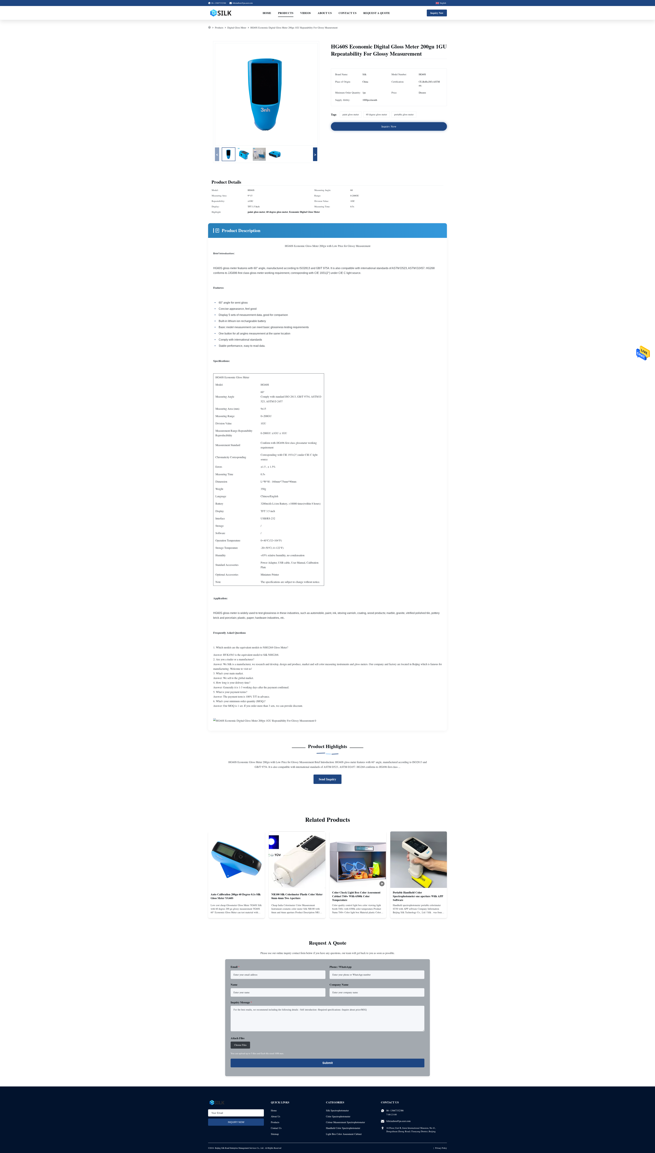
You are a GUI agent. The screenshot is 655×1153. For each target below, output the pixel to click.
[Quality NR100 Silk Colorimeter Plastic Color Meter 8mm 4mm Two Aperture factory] (297, 859)
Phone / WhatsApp (341, 967)
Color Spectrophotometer (338, 1116)
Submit (327, 1063)
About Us (325, 13)
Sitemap (275, 1134)
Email (235, 967)
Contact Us (347, 13)
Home (267, 13)
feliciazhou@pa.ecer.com (243, 3)
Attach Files (237, 1038)
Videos (305, 13)
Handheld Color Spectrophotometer (343, 1128)
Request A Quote (376, 13)
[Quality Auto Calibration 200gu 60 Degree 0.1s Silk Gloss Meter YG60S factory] (236, 859)
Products (285, 13)
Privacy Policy (441, 1148)
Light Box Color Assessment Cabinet (344, 1134)
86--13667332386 (395, 1110)
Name (234, 984)
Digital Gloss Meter (236, 27)
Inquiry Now (436, 13)
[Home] (209, 27)
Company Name (339, 984)
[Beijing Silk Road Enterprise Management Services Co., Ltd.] (221, 13)
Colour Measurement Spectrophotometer (345, 1122)
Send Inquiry (327, 779)
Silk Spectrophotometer (337, 1110)
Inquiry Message (241, 1002)
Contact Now (236, 912)
